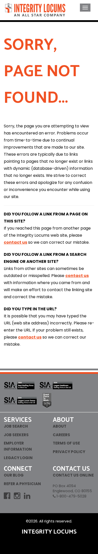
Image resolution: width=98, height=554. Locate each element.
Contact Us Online (73, 475)
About (59, 426)
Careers (61, 434)
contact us (15, 242)
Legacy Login (18, 457)
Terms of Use (66, 443)
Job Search (16, 426)
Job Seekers (16, 434)
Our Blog (14, 475)
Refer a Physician (22, 483)
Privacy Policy (69, 451)
